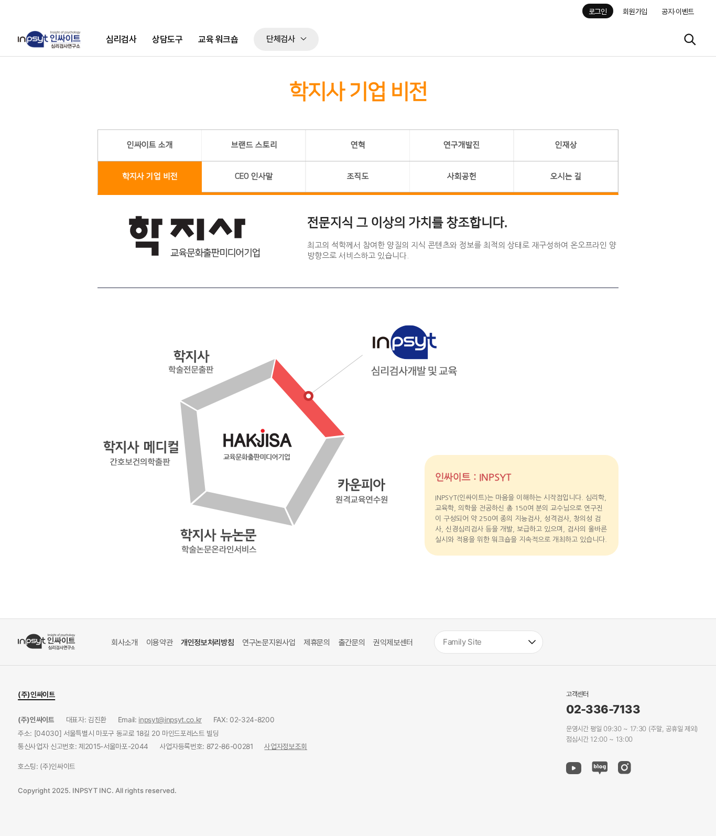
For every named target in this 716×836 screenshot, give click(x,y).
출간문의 (352, 642)
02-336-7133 (603, 709)
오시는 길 (566, 176)
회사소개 (124, 642)
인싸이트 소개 (150, 144)
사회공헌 (461, 176)
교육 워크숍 (218, 39)
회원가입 (635, 11)
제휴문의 (316, 642)
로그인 (598, 11)
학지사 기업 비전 (150, 176)
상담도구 (167, 39)
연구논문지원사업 (268, 642)
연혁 (358, 144)
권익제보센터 (393, 642)
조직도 (358, 176)
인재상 (566, 144)
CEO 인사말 (254, 176)
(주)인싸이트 (36, 694)
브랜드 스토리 (254, 144)
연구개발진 (461, 144)
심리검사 (121, 39)
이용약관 (159, 642)
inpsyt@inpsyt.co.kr (170, 719)
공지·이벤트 (677, 11)
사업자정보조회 (285, 746)
